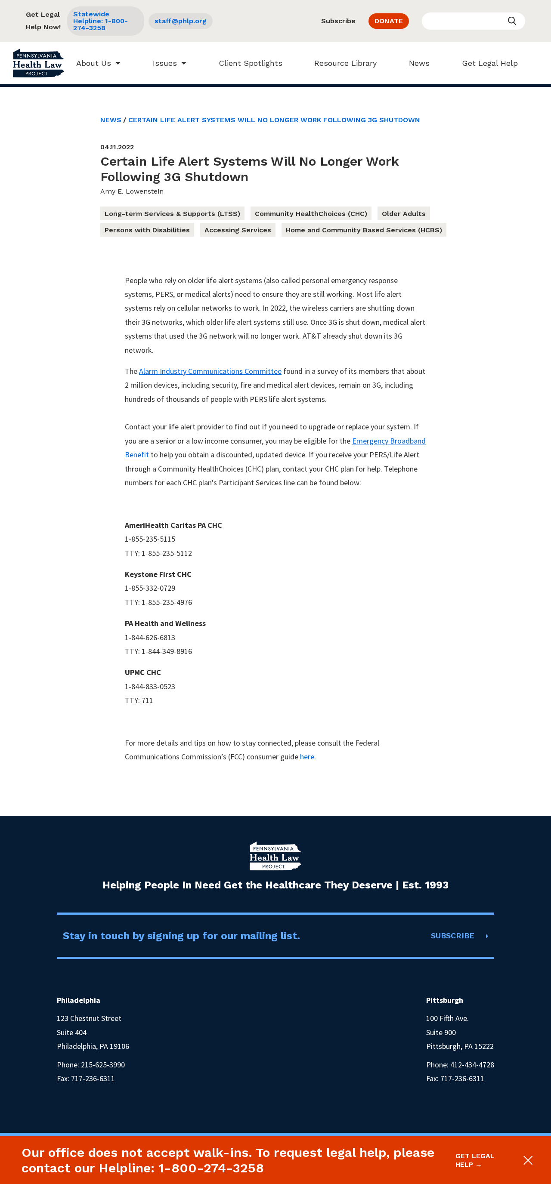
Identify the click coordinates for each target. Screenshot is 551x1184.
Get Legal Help (490, 63)
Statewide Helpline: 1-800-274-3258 (100, 21)
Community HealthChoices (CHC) (311, 214)
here (307, 757)
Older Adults (404, 214)
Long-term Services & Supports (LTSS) (172, 214)
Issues (165, 63)
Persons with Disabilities (147, 230)
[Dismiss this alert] (526, 1160)
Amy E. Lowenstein (132, 191)
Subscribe (338, 21)
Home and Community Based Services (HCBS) (364, 230)
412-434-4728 (472, 1065)
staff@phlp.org (181, 21)
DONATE (389, 21)
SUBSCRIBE (452, 935)
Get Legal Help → (475, 1160)
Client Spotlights (250, 63)
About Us (93, 63)
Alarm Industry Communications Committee (210, 371)
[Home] (39, 63)
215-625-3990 (103, 1065)
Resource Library (345, 63)
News (419, 63)
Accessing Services (237, 230)
